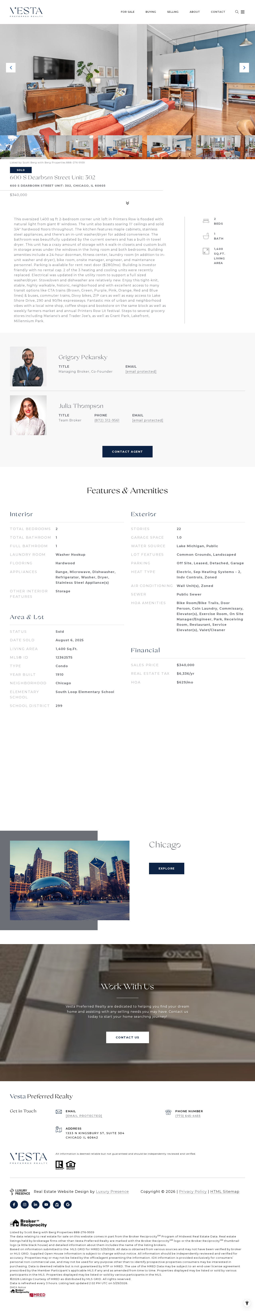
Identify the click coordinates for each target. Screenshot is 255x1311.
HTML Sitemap (224, 1191)
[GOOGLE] (68, 1205)
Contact (218, 11)
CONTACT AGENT (127, 451)
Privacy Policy (193, 1191)
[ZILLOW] (57, 1205)
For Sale (128, 11)
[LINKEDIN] (35, 1205)
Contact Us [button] (127, 1037)
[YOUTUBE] (46, 1205)
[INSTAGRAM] (25, 1205)
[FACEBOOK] (14, 1205)
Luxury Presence (112, 1191)
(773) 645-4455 (188, 1116)
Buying (151, 11)
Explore (167, 868)
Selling (173, 11)
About (195, 11)
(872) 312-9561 (107, 420)
